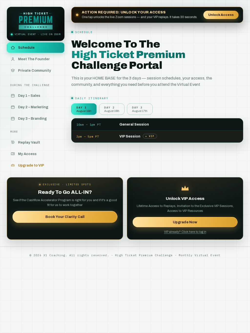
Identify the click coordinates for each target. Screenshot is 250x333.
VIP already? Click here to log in (185, 232)
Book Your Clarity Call (64, 217)
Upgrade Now (185, 222)
